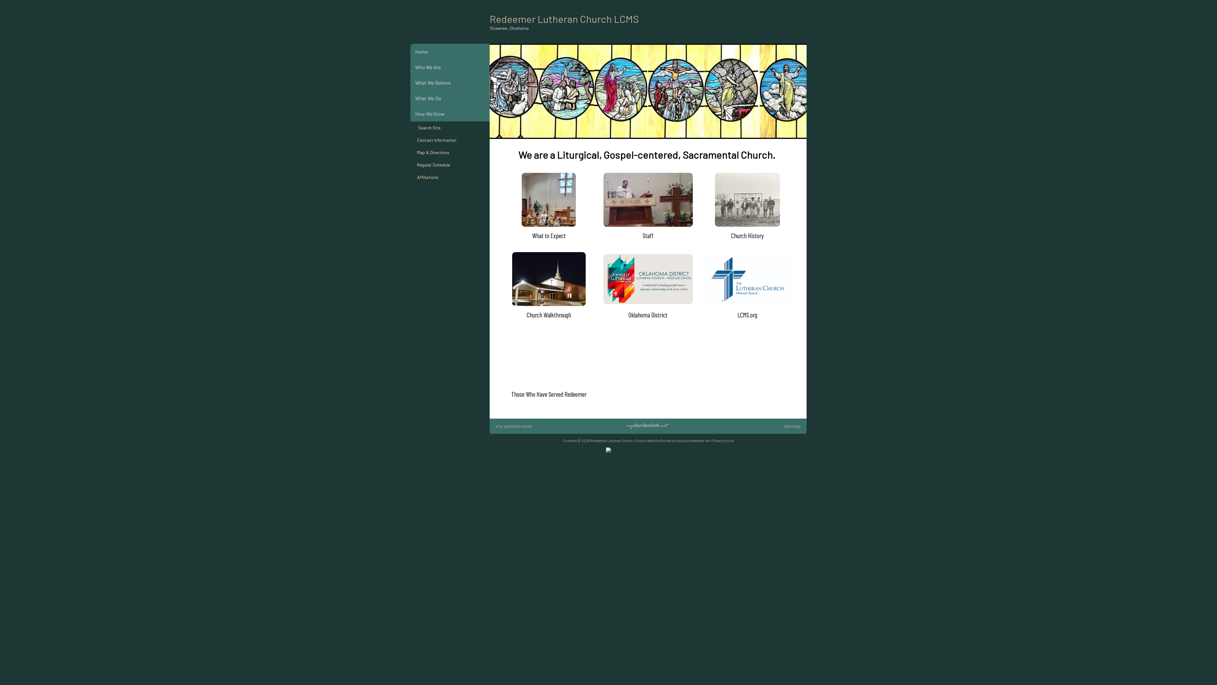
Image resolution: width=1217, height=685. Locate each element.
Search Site (428, 127)
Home (421, 52)
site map (792, 426)
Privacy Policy (723, 441)
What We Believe (433, 83)
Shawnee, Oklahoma (509, 28)
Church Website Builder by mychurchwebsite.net (672, 441)
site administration (513, 426)
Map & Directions (432, 152)
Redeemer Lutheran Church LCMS (564, 19)
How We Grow (430, 114)
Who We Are (428, 67)
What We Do (428, 98)
